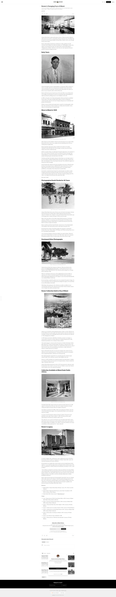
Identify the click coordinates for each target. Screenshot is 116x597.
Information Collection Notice (58, 571)
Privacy (57, 590)
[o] (71, 558)
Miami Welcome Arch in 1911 (52, 268)
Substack (53, 595)
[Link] (40, 52)
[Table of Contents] (1, 298)
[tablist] (45, 542)
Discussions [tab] (48, 553)
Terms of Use (62, 570)
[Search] (103, 2)
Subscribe (58, 568)
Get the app (62, 592)
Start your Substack (56, 592)
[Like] (42, 14)
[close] (66, 555)
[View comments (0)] (44, 14)
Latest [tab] (45, 553)
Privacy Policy (65, 571)
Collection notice (63, 590)
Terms (60, 590)
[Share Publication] (105, 2)
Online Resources (61, 494)
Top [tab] (42, 553)
